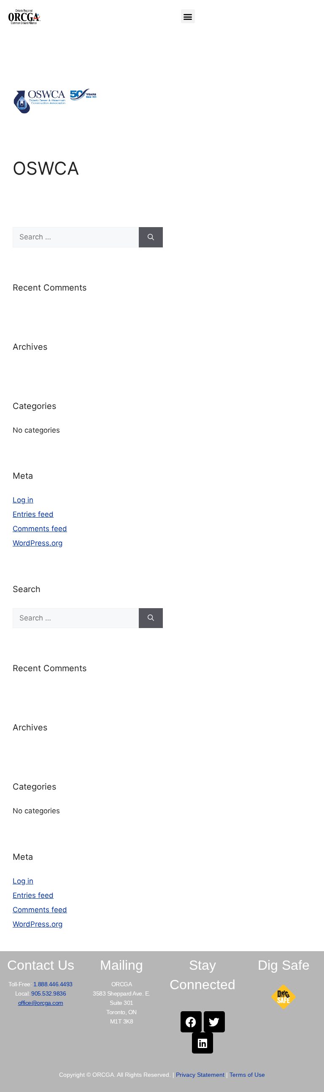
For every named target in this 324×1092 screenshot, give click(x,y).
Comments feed (40, 528)
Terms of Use (247, 1074)
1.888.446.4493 (53, 984)
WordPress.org (37, 543)
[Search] (151, 237)
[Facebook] (191, 1021)
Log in (23, 500)
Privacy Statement (200, 1074)
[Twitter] (214, 1021)
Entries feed (33, 514)
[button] (188, 16)
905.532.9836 (48, 993)
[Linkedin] (202, 1043)
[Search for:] (76, 237)
